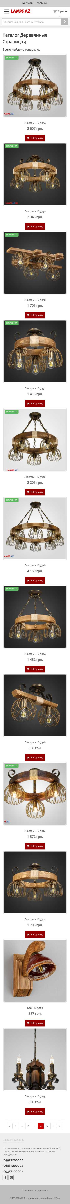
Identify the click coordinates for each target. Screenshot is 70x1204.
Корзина (62, 11)
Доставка (42, 3)
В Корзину (36, 138)
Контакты (27, 3)
